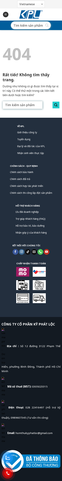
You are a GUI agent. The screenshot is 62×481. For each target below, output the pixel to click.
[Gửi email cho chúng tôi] (34, 252)
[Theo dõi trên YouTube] (46, 252)
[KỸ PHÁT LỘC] (31, 14)
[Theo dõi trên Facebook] (15, 252)
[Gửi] (47, 25)
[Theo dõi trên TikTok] (28, 252)
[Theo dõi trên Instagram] (21, 252)
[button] (5, 14)
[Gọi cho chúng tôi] (40, 252)
